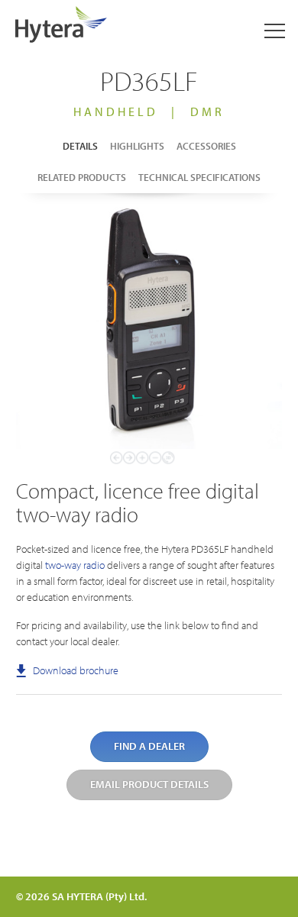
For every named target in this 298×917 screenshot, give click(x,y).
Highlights (137, 146)
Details (80, 146)
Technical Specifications (199, 177)
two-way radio (75, 565)
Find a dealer (149, 746)
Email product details (149, 784)
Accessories (206, 146)
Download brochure (74, 670)
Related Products (81, 177)
